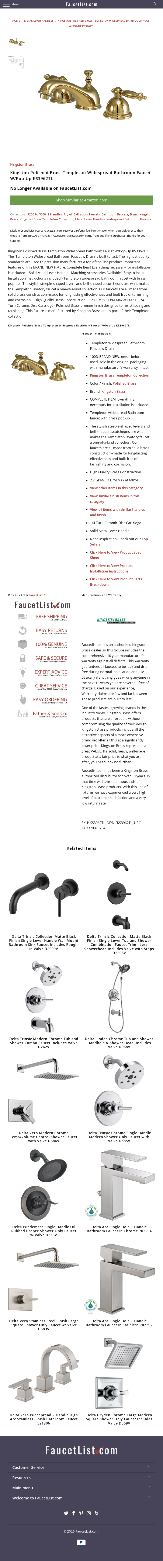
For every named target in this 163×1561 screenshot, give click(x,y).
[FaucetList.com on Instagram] (89, 1513)
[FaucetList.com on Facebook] (73, 1513)
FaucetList (36, 595)
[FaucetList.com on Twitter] (66, 1513)
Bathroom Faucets (115, 214)
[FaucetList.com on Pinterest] (81, 1513)
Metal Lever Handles (90, 219)
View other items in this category (116, 488)
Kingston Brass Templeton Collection (46, 219)
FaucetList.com (87, 1531)
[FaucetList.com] (81, 4)
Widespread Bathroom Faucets (129, 219)
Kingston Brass (22, 164)
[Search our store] (156, 4)
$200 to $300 (36, 214)
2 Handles (55, 214)
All (65, 214)
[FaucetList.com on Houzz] (96, 1513)
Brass (134, 214)
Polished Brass (124, 383)
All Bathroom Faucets (84, 214)
